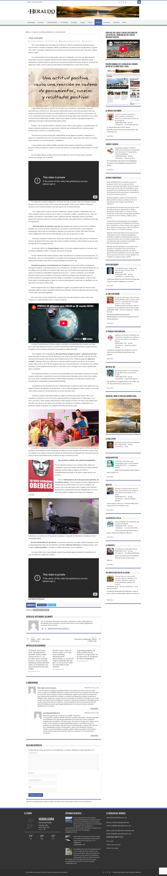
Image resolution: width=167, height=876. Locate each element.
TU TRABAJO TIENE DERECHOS (115, 331)
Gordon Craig (129, 276)
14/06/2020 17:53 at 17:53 (91, 688)
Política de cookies (112, 848)
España (82, 22)
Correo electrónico (35, 780)
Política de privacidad (113, 844)
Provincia (41, 22)
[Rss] (119, 2)
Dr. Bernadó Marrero (131, 124)
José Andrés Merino (131, 379)
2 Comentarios (88, 41)
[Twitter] (123, 2)
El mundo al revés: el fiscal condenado (127, 442)
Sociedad (74, 22)
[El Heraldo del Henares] (41, 11)
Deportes (116, 22)
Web (29, 787)
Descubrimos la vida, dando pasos (126, 549)
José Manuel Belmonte (46, 32)
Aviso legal (109, 841)
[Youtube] (125, 2)
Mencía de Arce (130, 158)
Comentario (32, 753)
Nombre (31, 773)
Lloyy (126, 446)
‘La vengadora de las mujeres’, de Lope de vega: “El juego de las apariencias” (126, 270)
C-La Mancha (64, 22)
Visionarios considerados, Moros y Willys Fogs (85, 639)
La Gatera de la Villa (131, 528)
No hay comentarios (126, 310)
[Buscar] (139, 2)
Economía (106, 22)
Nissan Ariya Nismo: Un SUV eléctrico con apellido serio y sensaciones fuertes (127, 373)
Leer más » (110, 136)
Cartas (124, 22)
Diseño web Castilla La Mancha (131, 872)
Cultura (90, 22)
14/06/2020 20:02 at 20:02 (91, 713)
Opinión (98, 22)
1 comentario (132, 465)
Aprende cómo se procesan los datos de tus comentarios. (73, 801)
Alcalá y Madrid (52, 22)
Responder (94, 708)
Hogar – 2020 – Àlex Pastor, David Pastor (41, 639)
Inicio (29, 32)
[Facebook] (121, 2)
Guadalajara (31, 22)
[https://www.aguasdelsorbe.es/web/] (97, 11)
